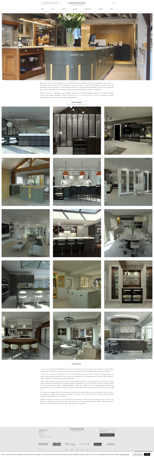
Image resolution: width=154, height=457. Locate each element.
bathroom (98, 89)
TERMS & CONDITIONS (44, 436)
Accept (147, 454)
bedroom (90, 89)
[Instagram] (82, 450)
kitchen (84, 89)
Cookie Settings (138, 454)
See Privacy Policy (124, 454)
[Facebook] (67, 450)
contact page (91, 371)
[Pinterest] (77, 450)
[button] (112, 3)
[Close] (152, 454)
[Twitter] (72, 450)
